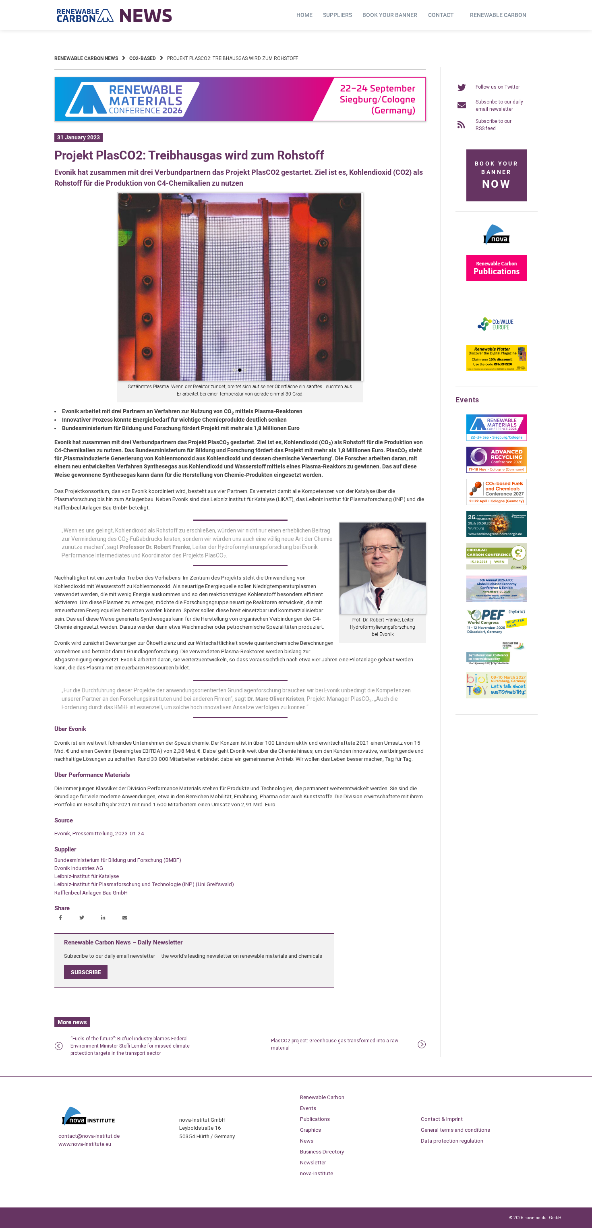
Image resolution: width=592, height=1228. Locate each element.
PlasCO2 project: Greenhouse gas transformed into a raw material (334, 1044)
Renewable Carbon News (86, 58)
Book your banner (389, 15)
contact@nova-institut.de (89, 1136)
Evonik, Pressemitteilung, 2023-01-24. (99, 833)
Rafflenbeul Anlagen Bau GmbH (91, 892)
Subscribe (86, 972)
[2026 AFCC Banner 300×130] (496, 600)
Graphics (310, 1130)
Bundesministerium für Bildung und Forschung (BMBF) (117, 860)
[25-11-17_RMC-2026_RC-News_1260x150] (240, 120)
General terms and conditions (455, 1130)
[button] (61, 918)
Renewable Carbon (498, 15)
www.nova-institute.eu (84, 1144)
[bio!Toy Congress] (496, 697)
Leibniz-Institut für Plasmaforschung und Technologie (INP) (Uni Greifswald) (144, 884)
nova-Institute (316, 1173)
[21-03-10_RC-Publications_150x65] (496, 279)
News (306, 1140)
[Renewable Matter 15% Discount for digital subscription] (496, 369)
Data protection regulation (452, 1140)
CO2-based (142, 58)
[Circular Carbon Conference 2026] (496, 568)
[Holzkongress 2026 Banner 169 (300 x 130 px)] (496, 535)
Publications (315, 1119)
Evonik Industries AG (78, 868)
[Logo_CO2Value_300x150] (496, 337)
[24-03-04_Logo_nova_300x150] (496, 247)
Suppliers (337, 15)
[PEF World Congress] (496, 632)
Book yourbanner (496, 175)
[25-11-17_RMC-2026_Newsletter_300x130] (496, 439)
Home (304, 15)
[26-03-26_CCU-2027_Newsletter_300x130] (496, 503)
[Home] (114, 15)
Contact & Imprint (442, 1119)
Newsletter (313, 1162)
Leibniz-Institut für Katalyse (86, 876)
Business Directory (322, 1151)
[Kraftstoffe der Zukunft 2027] (496, 664)
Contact (441, 15)
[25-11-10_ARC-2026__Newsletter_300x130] (496, 471)
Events (308, 1108)
